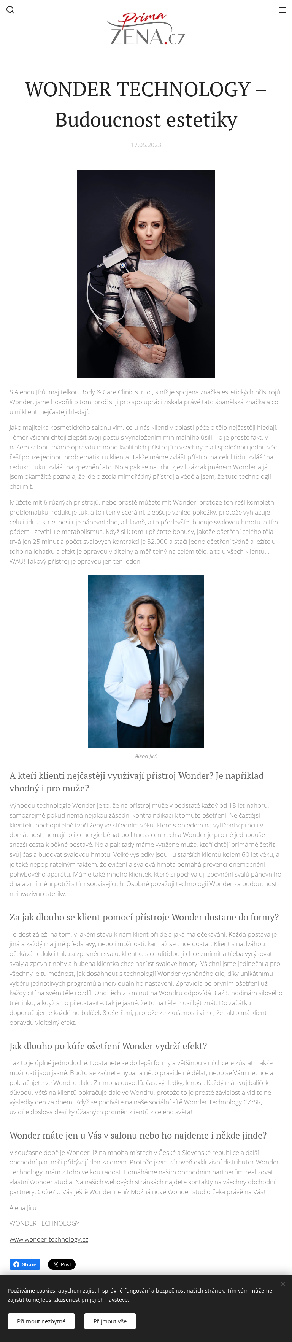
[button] (10, 9)
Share (29, 1264)
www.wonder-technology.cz (49, 1239)
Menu (282, 9)
